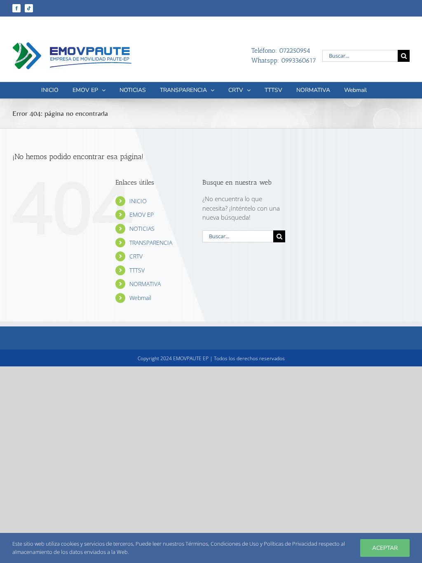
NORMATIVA (145, 284)
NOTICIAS (142, 228)
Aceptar (385, 548)
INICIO (138, 201)
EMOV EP (141, 214)
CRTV (136, 256)
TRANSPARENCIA (150, 242)
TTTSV (137, 270)
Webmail (140, 298)
